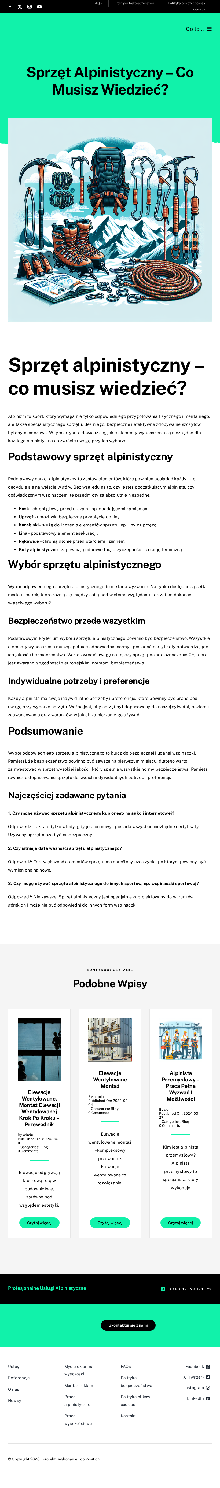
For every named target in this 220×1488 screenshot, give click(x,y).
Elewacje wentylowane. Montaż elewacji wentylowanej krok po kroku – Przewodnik (39, 1108)
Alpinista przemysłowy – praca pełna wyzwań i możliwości (181, 1086)
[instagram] (29, 7)
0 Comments (28, 1151)
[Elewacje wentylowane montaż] (109, 1022)
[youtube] (39, 7)
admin (28, 1135)
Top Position (89, 1459)
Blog (44, 1147)
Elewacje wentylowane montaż (110, 1079)
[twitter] (20, 7)
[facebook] (10, 7)
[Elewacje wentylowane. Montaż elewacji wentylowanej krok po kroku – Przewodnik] (39, 1022)
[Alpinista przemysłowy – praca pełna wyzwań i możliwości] (180, 1022)
